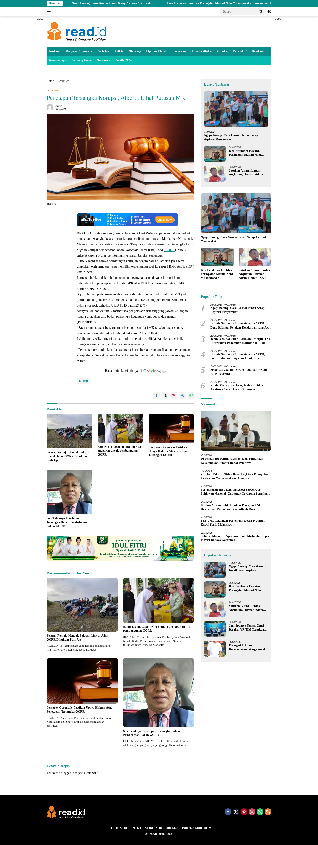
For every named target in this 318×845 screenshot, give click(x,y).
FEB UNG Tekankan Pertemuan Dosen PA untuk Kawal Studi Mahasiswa (233, 522)
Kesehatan (258, 51)
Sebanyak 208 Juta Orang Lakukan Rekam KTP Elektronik (239, 371)
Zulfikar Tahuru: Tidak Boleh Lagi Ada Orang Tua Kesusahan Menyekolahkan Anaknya (234, 476)
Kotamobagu (57, 60)
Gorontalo (103, 60)
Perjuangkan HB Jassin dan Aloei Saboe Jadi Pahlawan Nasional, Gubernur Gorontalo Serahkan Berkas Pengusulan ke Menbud (234, 492)
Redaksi (135, 827)
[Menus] (49, 11)
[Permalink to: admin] (50, 107)
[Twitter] (236, 812)
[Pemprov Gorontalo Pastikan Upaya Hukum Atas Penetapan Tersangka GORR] (171, 428)
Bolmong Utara (81, 60)
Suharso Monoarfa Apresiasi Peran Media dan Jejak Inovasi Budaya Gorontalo (235, 538)
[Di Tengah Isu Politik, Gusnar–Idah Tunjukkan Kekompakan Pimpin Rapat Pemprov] (236, 431)
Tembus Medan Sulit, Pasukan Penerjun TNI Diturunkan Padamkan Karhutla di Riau (240, 340)
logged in (68, 773)
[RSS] (268, 812)
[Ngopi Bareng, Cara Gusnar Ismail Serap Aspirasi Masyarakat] (236, 109)
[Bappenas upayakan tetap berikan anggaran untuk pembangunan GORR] (120, 428)
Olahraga (135, 51)
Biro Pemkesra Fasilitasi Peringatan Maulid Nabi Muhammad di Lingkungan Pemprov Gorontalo (194, 3)
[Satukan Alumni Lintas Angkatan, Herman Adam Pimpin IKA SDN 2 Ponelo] (215, 173)
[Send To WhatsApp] (191, 395)
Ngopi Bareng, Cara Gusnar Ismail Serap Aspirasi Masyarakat (75, 3)
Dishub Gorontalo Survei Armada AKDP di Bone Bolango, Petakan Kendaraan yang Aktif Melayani (240, 325)
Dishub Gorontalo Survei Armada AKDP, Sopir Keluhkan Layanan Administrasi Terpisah (237, 356)
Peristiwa (103, 51)
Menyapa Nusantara (79, 51)
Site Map (172, 827)
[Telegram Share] (182, 395)
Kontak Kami (154, 827)
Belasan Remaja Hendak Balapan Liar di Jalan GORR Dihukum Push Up (68, 456)
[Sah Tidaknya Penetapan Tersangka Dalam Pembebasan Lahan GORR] (69, 492)
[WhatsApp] (260, 812)
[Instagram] (252, 812)
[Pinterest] (244, 812)
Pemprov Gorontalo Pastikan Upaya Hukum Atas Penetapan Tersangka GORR (169, 451)
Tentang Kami (117, 827)
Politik (119, 51)
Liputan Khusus (156, 51)
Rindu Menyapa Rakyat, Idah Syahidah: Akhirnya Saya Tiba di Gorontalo (237, 387)
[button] (260, 11)
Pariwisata (179, 51)
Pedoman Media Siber (196, 827)
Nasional (54, 51)
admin (59, 105)
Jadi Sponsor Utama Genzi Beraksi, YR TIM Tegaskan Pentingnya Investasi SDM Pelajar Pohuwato (246, 628)
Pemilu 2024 (123, 60)
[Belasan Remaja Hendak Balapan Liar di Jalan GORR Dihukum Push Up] (69, 431)
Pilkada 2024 (200, 51)
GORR (170, 250)
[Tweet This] (165, 395)
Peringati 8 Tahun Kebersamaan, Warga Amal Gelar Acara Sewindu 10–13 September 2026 (247, 647)
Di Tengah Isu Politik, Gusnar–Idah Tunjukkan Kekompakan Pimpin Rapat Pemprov (232, 460)
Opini (221, 51)
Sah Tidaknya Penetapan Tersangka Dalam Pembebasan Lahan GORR (67, 522)
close (40, 18)
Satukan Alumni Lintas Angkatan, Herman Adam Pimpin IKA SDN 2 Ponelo (246, 172)
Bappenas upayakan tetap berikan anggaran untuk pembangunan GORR (120, 450)
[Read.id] (77, 31)
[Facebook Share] (156, 395)
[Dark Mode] (269, 11)
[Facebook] (228, 812)
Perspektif (240, 51)
